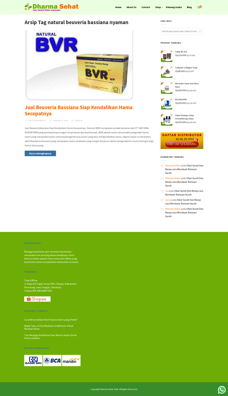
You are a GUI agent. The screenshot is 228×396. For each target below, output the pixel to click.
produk (79, 120)
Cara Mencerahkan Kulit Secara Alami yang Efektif (50, 319)
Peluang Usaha (174, 7)
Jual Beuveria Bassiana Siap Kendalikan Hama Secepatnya (79, 110)
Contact (145, 7)
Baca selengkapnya (40, 153)
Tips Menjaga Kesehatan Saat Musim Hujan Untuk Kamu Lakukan (50, 337)
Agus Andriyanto (37, 120)
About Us (131, 7)
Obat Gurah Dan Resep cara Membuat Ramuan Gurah (184, 169)
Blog (189, 7)
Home (118, 7)
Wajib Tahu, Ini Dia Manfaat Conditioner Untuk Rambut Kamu (48, 327)
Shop (158, 7)
